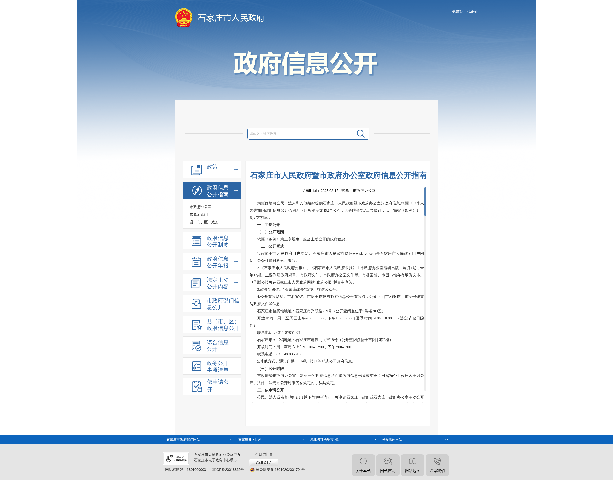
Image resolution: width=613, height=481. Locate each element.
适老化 (472, 12)
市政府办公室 (200, 207)
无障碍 (457, 12)
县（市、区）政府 (204, 222)
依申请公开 (218, 386)
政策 (212, 167)
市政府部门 (199, 214)
